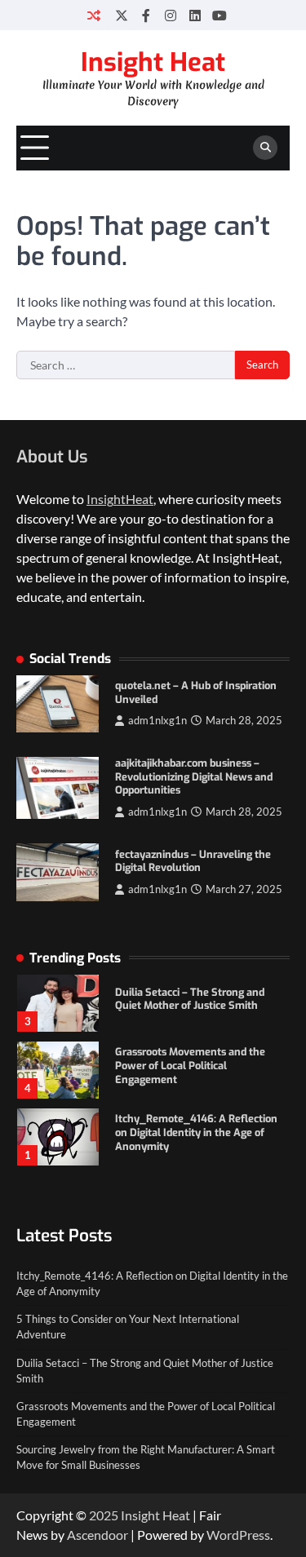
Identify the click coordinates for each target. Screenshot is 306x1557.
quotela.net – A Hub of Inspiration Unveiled (196, 692)
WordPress (238, 1534)
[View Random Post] (93, 15)
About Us (51, 456)
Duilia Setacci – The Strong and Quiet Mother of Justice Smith (189, 999)
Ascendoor (97, 1534)
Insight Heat (153, 62)
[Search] (265, 147)
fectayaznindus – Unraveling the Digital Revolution (193, 861)
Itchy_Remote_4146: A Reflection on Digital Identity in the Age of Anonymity (196, 1132)
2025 (105, 1515)
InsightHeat (119, 498)
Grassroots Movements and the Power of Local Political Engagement (190, 1065)
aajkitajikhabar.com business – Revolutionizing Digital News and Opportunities (194, 776)
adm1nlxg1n (157, 720)
